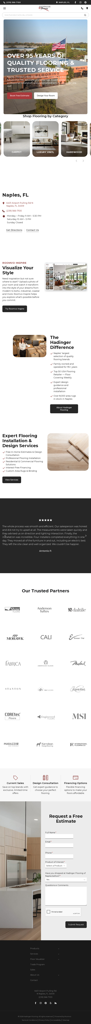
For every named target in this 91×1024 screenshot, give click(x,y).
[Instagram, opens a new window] (80, 2)
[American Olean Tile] (45, 663)
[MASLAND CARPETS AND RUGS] (78, 663)
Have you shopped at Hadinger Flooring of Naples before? (65, 874)
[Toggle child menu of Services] (59, 953)
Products (34, 948)
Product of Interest (55, 862)
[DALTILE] (77, 610)
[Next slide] (83, 160)
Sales (32, 970)
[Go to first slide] (86, 536)
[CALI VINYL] (46, 637)
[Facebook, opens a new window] (75, 2)
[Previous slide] (5, 536)
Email (48, 842)
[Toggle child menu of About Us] (59, 975)
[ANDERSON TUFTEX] (44, 610)
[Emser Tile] (76, 637)
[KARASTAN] (78, 689)
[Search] (85, 15)
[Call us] (82, 8)
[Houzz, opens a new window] (56, 1003)
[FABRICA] (13, 663)
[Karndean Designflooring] (44, 744)
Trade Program (37, 964)
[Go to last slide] (76, 160)
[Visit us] (87, 8)
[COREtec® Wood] (12, 716)
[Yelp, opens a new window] (51, 1003)
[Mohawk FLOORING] (15, 637)
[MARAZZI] (11, 744)
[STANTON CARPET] (13, 689)
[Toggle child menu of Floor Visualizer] (59, 959)
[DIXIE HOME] (45, 689)
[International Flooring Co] (78, 744)
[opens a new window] (58, 2)
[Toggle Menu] (4, 8)
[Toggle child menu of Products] (59, 948)
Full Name (50, 832)
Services (34, 954)
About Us (34, 975)
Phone (49, 853)
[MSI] (79, 716)
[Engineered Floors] (46, 716)
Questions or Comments (56, 885)
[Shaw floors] (12, 609)
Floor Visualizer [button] (37, 959)
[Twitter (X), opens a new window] (85, 2)
